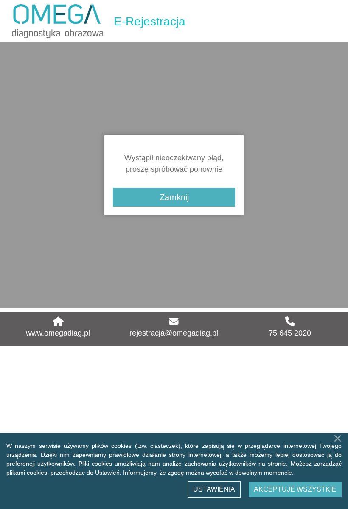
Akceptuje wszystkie (295, 489)
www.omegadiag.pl (58, 333)
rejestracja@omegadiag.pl (173, 333)
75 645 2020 (290, 333)
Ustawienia (214, 489)
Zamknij (174, 197)
